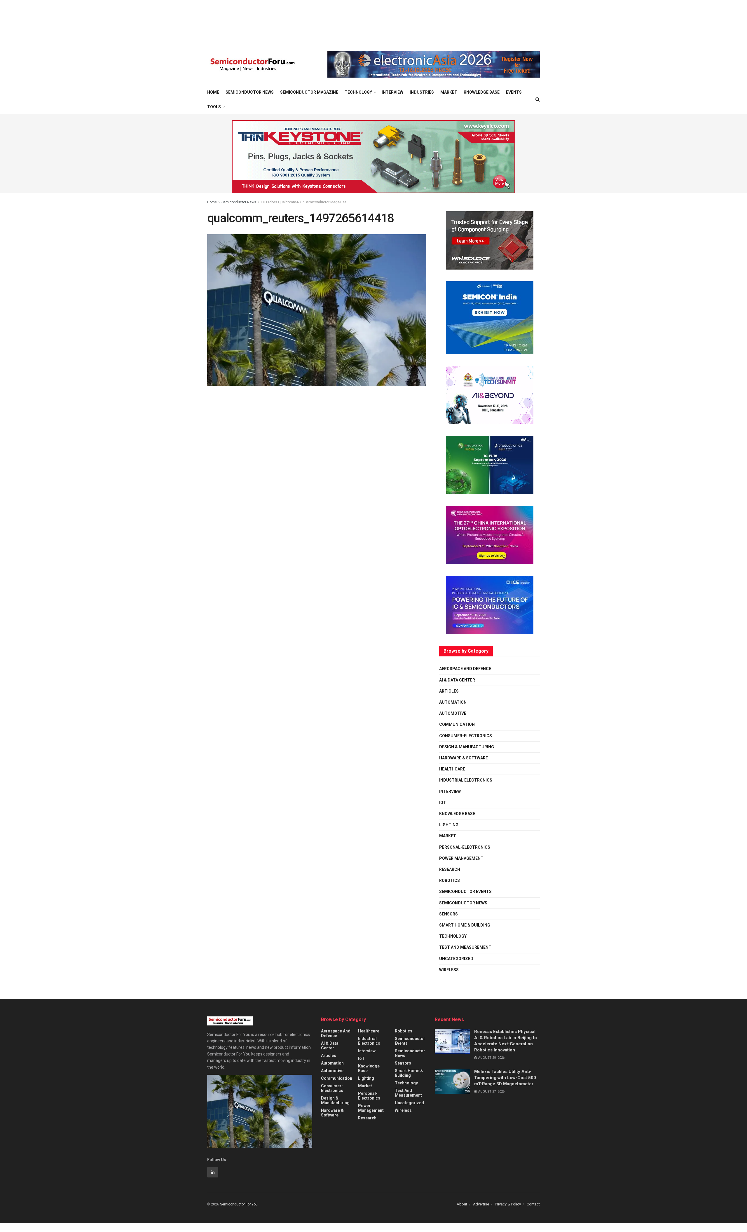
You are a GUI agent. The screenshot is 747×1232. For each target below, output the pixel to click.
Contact (533, 1204)
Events (514, 92)
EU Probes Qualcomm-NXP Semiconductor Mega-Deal (304, 202)
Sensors (448, 914)
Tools (214, 106)
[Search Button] (537, 99)
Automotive (452, 713)
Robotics (449, 880)
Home (213, 92)
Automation (453, 702)
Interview (392, 92)
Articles (449, 691)
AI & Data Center (457, 680)
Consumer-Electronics (465, 735)
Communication (457, 724)
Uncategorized (456, 958)
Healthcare (452, 769)
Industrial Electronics (465, 780)
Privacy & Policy (508, 1204)
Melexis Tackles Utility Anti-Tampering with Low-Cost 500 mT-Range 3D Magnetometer (505, 1077)
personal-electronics (464, 847)
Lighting (448, 824)
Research (449, 869)
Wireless (449, 969)
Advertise (481, 1204)
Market (448, 92)
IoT (442, 802)
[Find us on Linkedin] (212, 1172)
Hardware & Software (463, 758)
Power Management (461, 858)
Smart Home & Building (464, 925)
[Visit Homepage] (252, 65)
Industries (422, 92)
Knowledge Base (482, 92)
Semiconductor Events (465, 891)
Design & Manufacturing (466, 747)
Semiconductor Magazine (309, 92)
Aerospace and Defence (465, 668)
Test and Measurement (465, 947)
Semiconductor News (250, 92)
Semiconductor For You (239, 1204)
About (462, 1204)
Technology (358, 92)
